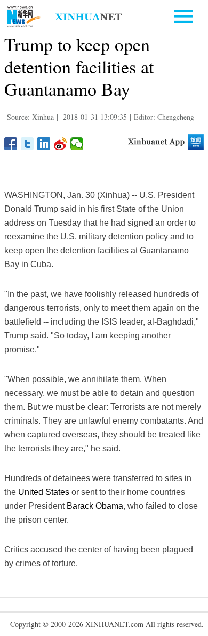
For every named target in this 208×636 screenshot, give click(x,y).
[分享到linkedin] (44, 143)
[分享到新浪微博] (60, 143)
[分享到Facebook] (11, 143)
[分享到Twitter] (27, 143)
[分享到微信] (77, 143)
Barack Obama (95, 505)
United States (43, 492)
